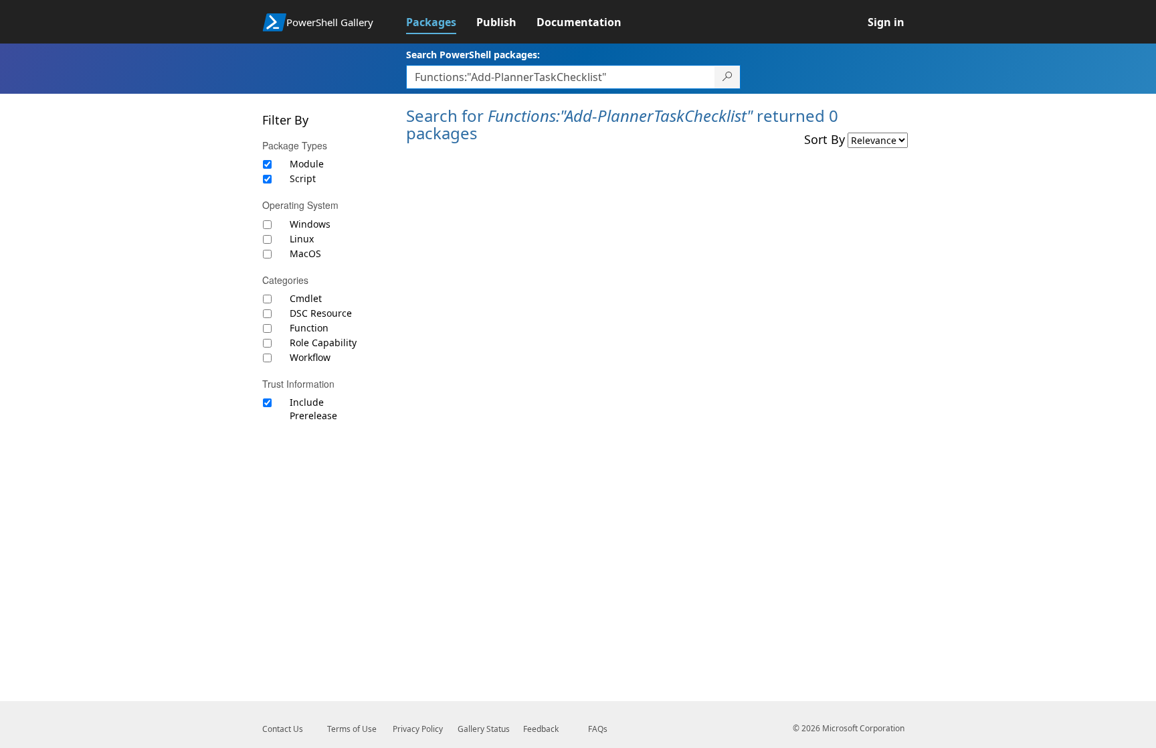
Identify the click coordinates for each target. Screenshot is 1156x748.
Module (307, 163)
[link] (441, 22)
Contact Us (282, 729)
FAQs (597, 729)
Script (303, 178)
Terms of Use (352, 729)
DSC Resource (321, 313)
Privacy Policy (418, 729)
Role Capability (323, 342)
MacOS (305, 253)
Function (309, 327)
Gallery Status (484, 729)
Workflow (310, 357)
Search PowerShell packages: (473, 54)
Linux (302, 238)
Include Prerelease (313, 409)
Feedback (541, 729)
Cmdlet (306, 298)
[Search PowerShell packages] (727, 77)
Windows (310, 224)
